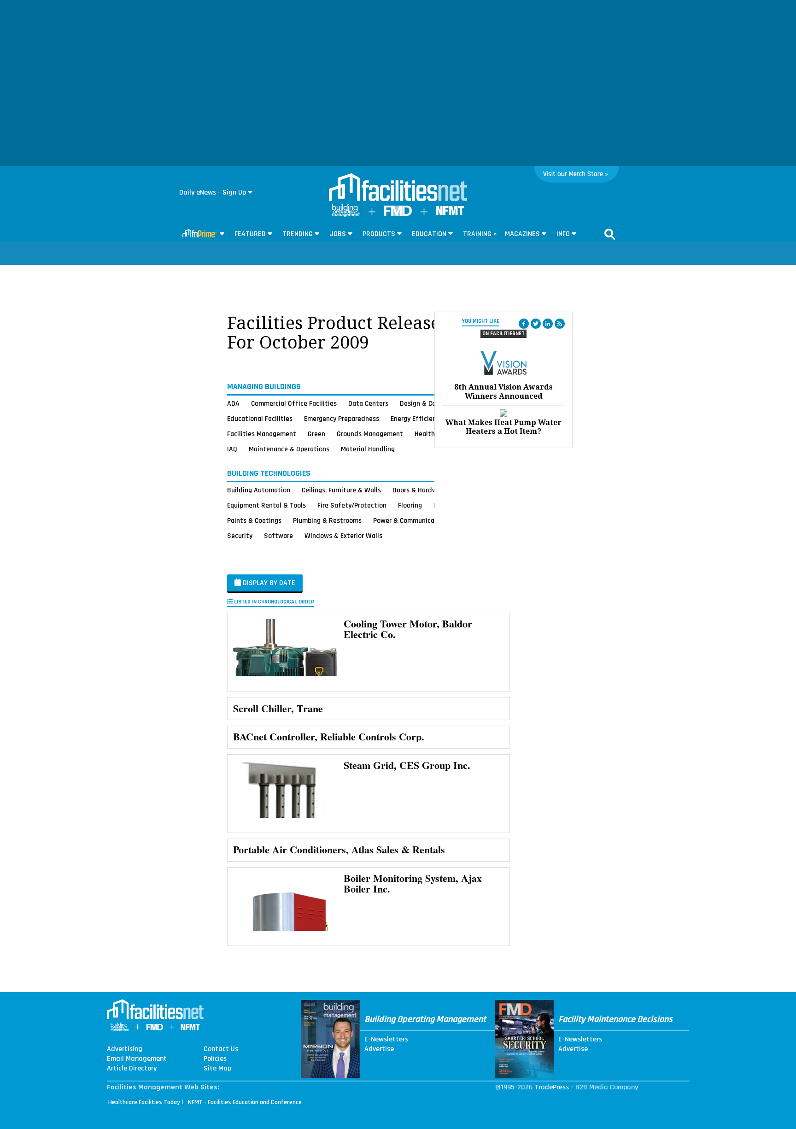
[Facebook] (524, 324)
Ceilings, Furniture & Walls (341, 490)
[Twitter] (536, 324)
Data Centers (368, 403)
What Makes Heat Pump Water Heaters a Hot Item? (503, 427)
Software (278, 535)
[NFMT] (450, 213)
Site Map (217, 1068)
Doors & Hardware (419, 490)
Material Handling (368, 449)
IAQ (232, 449)
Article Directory (132, 1068)
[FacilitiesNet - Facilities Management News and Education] (398, 188)
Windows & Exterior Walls (343, 535)
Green (316, 433)
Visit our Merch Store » (575, 174)
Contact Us (221, 1049)
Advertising (124, 1049)
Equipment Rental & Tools (266, 505)
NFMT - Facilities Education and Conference (245, 1102)
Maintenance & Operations (289, 449)
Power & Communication (410, 520)
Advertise (379, 1049)
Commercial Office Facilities (294, 403)
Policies (215, 1059)
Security (239, 535)
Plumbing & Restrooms (327, 520)
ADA (233, 403)
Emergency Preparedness (341, 418)
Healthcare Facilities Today (144, 1102)
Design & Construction (434, 403)
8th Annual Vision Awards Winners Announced (503, 391)
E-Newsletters (386, 1039)
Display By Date (268, 583)
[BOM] (346, 215)
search (610, 234)
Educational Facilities (260, 418)
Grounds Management (370, 433)
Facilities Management (261, 433)
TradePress (551, 1087)
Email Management (137, 1059)
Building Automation (258, 490)
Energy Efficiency (417, 418)
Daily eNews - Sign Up (212, 192)
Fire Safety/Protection (351, 505)
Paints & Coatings (254, 520)
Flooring (410, 505)
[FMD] (398, 214)
